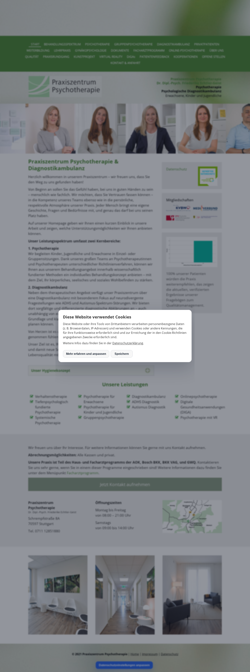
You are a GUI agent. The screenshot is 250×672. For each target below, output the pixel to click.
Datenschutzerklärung (127, 343)
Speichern (122, 353)
